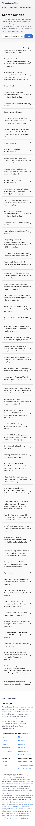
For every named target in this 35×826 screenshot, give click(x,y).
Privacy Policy (5, 817)
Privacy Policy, (25, 804)
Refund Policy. (20, 806)
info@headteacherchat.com (12, 818)
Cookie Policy (16, 813)
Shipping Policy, (12, 806)
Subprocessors (11, 808)
